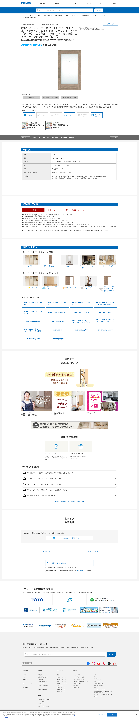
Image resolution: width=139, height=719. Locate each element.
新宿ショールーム (61, 681)
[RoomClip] (114, 664)
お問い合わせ (76, 687)
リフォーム (41, 683)
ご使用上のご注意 (45, 551)
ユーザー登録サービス (43, 701)
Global (26, 687)
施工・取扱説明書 (98, 685)
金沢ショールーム (61, 679)
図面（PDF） (97, 681)
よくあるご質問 (76, 675)
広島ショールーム (61, 687)
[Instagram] (93, 664)
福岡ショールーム (61, 691)
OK (112, 714)
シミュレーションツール (100, 689)
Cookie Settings (101, 714)
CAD (95, 676)
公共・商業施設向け (43, 681)
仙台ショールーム (61, 677)
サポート (75, 670)
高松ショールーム (61, 689)
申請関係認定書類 (98, 683)
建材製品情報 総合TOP (43, 677)
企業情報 (25, 675)
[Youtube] (98, 664)
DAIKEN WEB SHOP (42, 689)
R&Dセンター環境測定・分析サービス (103, 694)
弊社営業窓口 (80, 570)
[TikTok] (109, 664)
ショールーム (60, 670)
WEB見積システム (42, 704)
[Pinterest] (103, 664)
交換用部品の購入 (77, 683)
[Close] (136, 714)
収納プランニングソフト (43, 706)
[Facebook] (88, 664)
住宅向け (41, 679)
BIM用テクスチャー (98, 679)
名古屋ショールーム (62, 683)
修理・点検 (75, 685)
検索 (99, 10)
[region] (69, 714)
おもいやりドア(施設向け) (50, 98)
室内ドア (31, 98)
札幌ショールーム (61, 675)
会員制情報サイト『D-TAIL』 (44, 699)
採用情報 (25, 679)
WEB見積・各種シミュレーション (80, 681)
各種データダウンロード (78, 679)
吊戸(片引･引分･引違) (69, 98)
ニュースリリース (27, 683)
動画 (95, 687)
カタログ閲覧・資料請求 (78, 677)
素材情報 (40, 675)
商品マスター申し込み (99, 696)
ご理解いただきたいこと (94, 551)
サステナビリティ (27, 677)
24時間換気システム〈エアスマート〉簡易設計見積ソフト (103, 692)
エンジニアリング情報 (43, 685)
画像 (95, 674)
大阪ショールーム (61, 685)
